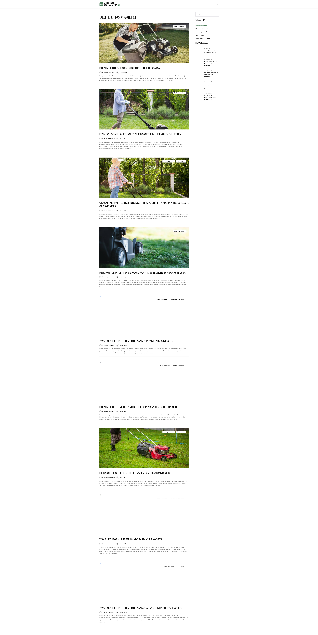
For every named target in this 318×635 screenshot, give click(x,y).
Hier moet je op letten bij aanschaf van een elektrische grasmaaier (142, 273)
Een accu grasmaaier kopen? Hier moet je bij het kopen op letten (140, 134)
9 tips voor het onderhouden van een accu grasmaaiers (210, 97)
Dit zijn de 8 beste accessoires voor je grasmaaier (131, 68)
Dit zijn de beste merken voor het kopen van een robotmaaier (138, 407)
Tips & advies (180, 161)
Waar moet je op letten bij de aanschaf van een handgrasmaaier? (141, 608)
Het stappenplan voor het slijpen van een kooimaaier (211, 74)
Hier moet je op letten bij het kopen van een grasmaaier (134, 473)
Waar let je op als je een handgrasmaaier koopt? (130, 539)
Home (101, 13)
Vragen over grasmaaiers (177, 299)
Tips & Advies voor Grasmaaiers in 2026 (210, 51)
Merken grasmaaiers (178, 365)
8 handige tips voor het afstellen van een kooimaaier (210, 63)
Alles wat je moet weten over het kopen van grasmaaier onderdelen (211, 86)
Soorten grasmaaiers (202, 32)
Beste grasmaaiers (179, 26)
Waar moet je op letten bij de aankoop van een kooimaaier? (136, 341)
